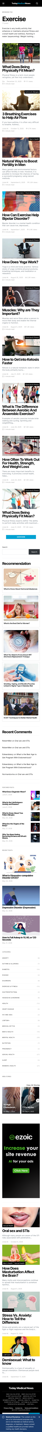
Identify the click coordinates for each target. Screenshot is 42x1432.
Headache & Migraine (11, 998)
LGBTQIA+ (6, 1020)
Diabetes (6, 969)
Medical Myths (8, 1026)
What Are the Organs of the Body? (13, 825)
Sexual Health (8, 1054)
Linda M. (5, 128)
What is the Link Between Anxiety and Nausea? (12, 803)
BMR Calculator (29, 1394)
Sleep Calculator (13, 1396)
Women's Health (9, 1066)
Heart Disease (8, 1009)
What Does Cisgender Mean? (14, 792)
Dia (3, 81)
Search (4, 547)
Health (36, 45)
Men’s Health (28, 1398)
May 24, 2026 (7, 881)
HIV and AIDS (7, 1015)
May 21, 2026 (7, 943)
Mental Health (8, 1037)
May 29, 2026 (7, 818)
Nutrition (6, 1043)
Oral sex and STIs (22, 741)
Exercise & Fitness (25, 45)
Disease (5, 975)
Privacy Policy (8, 1408)
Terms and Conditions (31, 1408)
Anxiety (5, 958)
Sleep (4, 1060)
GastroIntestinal (9, 992)
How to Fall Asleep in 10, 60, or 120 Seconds (19, 938)
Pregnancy (7, 1049)
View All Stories (33, 1085)
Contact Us (19, 1408)
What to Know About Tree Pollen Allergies (12, 814)
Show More (21, 537)
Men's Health (34, 139)
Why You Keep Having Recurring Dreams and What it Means (14, 836)
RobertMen (7, 741)
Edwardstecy (7, 754)
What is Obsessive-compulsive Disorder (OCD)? (17, 876)
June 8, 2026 (7, 807)
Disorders (20, 193)
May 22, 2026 (7, 911)
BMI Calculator (13, 1394)
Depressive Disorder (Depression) (19, 907)
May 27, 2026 (7, 828)
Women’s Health (9, 1400)
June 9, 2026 (7, 795)
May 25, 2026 (7, 841)
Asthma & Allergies (32, 92)
